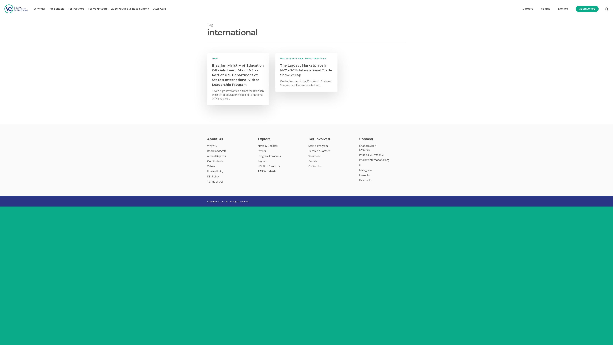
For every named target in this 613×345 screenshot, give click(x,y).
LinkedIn (364, 175)
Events (262, 151)
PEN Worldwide (267, 171)
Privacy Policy (215, 171)
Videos (211, 166)
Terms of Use (215, 181)
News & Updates (268, 146)
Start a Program (318, 146)
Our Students (215, 161)
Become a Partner (319, 151)
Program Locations (269, 156)
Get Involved (587, 8)
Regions (263, 161)
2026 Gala (159, 8)
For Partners (76, 8)
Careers (527, 8)
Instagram (365, 170)
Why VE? (39, 8)
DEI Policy (213, 176)
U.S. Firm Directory (269, 166)
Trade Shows (319, 58)
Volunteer (314, 156)
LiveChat (364, 149)
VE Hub (545, 8)
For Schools (56, 8)
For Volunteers (98, 8)
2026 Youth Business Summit (130, 8)
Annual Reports (216, 156)
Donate (563, 8)
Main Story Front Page (291, 58)
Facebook (365, 180)
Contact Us (315, 166)
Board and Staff (216, 151)
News (215, 58)
